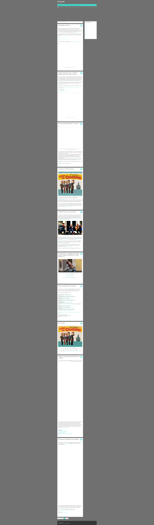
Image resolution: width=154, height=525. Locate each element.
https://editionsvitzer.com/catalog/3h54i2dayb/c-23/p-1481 (70, 87)
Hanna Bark (61, 511)
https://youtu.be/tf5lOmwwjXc (70, 274)
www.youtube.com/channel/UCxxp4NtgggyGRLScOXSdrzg (70, 277)
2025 (86, 25)
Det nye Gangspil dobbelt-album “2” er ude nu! (68, 123)
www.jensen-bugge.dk (64, 316)
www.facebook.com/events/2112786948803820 (68, 308)
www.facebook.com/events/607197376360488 (66, 295)
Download (65, 37)
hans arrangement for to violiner (75, 41)
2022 (86, 29)
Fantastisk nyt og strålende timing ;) (66, 169)
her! (70, 163)
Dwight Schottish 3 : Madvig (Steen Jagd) (62, 39)
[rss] (96, 1)
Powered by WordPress (61, 523)
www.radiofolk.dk (64, 512)
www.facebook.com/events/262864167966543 (67, 297)
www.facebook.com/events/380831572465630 (65, 310)
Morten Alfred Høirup (65, 443)
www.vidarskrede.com (65, 239)
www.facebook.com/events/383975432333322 (67, 299)
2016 (86, 37)
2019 (85, 33)
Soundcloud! (59, 162)
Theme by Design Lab (67, 523)
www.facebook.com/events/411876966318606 (67, 306)
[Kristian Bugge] (77, 14)
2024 (86, 26)
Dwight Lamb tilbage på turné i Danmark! (67, 285)
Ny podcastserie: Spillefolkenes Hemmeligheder (68, 439)
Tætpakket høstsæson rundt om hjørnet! (67, 211)
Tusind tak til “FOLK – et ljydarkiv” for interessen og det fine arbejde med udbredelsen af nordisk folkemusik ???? (68, 255)
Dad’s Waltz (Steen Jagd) (60, 37)
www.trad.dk (77, 239)
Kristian (64, 22)
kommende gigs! (65, 427)
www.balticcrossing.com (68, 206)
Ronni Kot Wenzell (72, 117)
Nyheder (60, 69)
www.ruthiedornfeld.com (61, 432)
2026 (86, 23)
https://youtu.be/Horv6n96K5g (70, 275)
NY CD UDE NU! (61, 323)
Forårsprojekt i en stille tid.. (64, 25)
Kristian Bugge (61, 1)
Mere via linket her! (78, 159)
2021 (85, 30)
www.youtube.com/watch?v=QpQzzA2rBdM (66, 433)
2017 (85, 36)
